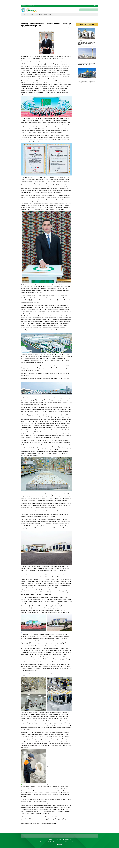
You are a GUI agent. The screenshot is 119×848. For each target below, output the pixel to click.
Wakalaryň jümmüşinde (32, 18)
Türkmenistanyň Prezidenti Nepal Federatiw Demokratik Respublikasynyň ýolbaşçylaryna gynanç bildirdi (86, 63)
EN (91, 5)
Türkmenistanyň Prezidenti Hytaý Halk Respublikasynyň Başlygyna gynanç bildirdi (86, 43)
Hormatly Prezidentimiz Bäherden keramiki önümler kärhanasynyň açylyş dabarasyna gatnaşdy (55, 18)
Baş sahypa (26, 14)
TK (96, 5)
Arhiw (49, 14)
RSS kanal (59, 844)
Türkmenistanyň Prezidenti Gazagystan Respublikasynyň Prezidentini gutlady (86, 82)
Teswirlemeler (43, 14)
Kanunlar (36, 14)
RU (94, 5)
